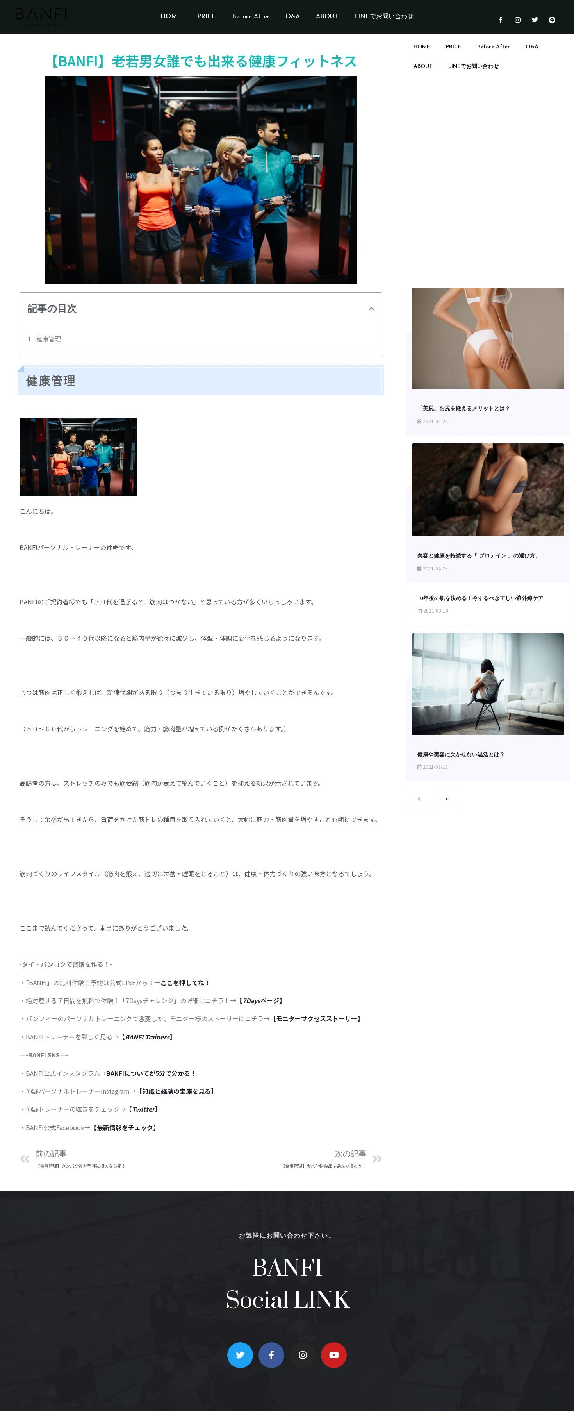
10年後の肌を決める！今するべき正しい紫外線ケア (481, 599)
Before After (250, 17)
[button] (371, 308)
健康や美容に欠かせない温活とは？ (461, 755)
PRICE (206, 17)
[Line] (552, 20)
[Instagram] (518, 20)
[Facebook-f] (500, 20)
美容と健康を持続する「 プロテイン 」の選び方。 (479, 556)
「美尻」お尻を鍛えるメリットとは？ (463, 409)
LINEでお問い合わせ (384, 17)
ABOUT (327, 17)
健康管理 (48, 338)
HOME (170, 17)
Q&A (292, 17)
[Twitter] (535, 20)
